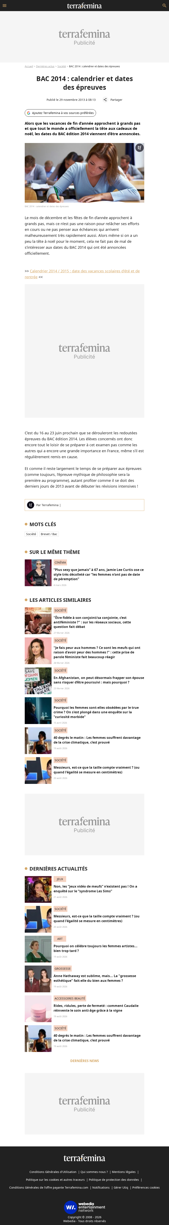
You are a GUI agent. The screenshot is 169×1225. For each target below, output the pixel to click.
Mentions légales (124, 1172)
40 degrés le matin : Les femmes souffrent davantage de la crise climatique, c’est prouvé (97, 739)
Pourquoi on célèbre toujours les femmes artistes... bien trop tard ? (95, 948)
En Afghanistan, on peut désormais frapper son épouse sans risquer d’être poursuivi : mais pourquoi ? (99, 680)
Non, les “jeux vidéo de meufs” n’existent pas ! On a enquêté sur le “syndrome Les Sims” (95, 888)
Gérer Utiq (121, 1187)
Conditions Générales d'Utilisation (52, 1172)
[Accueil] (84, 5)
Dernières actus (45, 66)
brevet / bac (49, 534)
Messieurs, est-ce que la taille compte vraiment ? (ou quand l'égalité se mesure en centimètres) (97, 769)
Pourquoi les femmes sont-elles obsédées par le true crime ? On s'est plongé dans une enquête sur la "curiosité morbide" (96, 712)
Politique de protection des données (114, 1180)
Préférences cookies (146, 1187)
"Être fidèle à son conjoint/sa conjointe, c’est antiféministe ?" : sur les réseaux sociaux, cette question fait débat (92, 622)
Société (62, 66)
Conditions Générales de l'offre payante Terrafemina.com (48, 1187)
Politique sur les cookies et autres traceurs (55, 1180)
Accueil (29, 66)
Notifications (101, 1187)
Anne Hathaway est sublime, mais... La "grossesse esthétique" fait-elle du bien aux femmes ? (95, 978)
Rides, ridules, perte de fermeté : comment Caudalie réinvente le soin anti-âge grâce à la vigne (96, 1007)
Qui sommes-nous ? (94, 1172)
